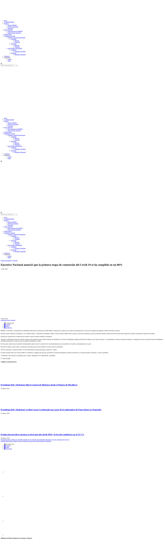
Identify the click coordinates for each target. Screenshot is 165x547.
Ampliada (13, 39)
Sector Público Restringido (15, 48)
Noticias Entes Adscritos (14, 33)
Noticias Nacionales (13, 26)
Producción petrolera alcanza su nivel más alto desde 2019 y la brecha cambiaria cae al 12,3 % (42, 434)
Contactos (7, 56)
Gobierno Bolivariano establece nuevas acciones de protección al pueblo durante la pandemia (26, 441)
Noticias (6, 23)
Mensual (16, 40)
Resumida (13, 43)
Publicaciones (8, 34)
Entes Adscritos (8, 30)
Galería (10, 59)
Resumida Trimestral (20, 54)
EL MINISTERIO (9, 22)
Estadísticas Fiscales (9, 36)
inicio (5, 20)
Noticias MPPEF (12, 25)
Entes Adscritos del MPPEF (15, 31)
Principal (15, 260)
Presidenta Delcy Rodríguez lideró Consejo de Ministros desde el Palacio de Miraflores (39, 385)
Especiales (10, 28)
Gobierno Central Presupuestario (16, 37)
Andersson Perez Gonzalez (8, 320)
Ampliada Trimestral (20, 51)
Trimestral (17, 42)
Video (9, 61)
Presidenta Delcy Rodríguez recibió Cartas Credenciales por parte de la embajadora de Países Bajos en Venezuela (51, 410)
